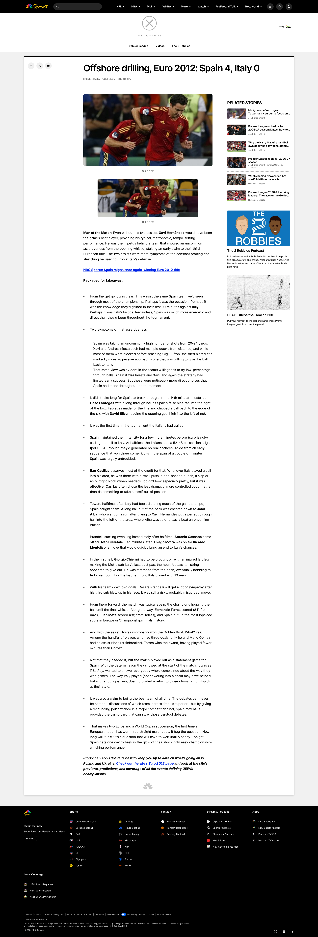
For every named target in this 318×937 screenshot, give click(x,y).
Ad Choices (99, 914)
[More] (270, 6)
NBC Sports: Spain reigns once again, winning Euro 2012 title (131, 270)
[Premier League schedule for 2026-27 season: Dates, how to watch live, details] (236, 130)
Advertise (28, 914)
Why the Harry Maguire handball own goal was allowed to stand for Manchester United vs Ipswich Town (269, 144)
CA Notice (150, 914)
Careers (37, 914)
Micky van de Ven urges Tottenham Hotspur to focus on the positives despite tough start (268, 111)
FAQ (62, 914)
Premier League (138, 46)
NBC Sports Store (74, 914)
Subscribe (30, 838)
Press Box (88, 914)
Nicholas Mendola (274, 165)
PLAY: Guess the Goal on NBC (250, 315)
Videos (160, 46)
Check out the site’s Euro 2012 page (145, 763)
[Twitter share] (39, 65)
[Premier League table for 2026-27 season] (236, 162)
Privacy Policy (112, 914)
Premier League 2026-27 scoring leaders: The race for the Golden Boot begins (268, 193)
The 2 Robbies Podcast (245, 251)
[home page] (37, 6)
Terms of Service (163, 914)
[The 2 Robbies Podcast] (258, 228)
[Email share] (48, 65)
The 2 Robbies (181, 46)
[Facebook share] (31, 65)
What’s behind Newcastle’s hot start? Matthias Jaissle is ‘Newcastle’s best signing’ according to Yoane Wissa (267, 177)
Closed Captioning (51, 914)
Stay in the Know (33, 826)
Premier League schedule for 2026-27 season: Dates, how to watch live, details (268, 128)
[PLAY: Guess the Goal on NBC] (258, 293)
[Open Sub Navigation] (124, 6)
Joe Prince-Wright (256, 118)
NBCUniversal (41, 919)
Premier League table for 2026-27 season (269, 160)
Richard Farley (93, 79)
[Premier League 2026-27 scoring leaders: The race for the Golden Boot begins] (236, 195)
